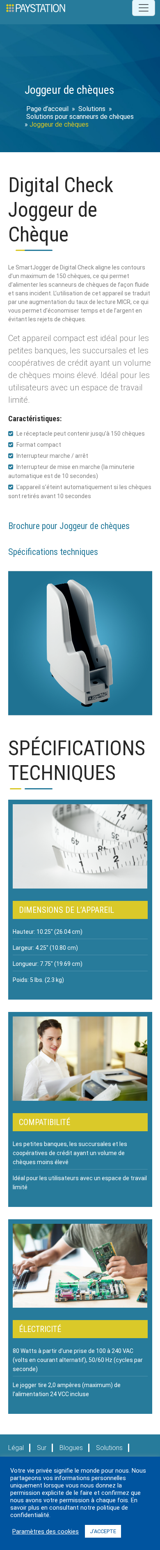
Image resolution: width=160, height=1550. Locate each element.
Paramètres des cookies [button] (45, 1531)
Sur (41, 1448)
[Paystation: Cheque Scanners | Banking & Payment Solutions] (35, 7)
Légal (16, 1448)
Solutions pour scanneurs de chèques (80, 117)
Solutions (91, 109)
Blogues (71, 1448)
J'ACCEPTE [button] (103, 1531)
